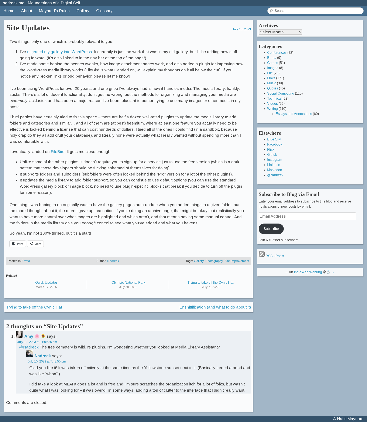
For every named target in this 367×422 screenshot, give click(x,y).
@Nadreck (29, 347)
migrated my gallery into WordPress (59, 52)
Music (271, 83)
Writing (272, 108)
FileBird (58, 151)
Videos (272, 103)
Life (270, 73)
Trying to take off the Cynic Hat (210, 282)
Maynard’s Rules (54, 10)
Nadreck (113, 261)
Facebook (274, 144)
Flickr (271, 149)
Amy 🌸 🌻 (35, 336)
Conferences (277, 52)
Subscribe (271, 229)
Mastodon (274, 170)
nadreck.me (13, 3)
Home (8, 10)
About (26, 10)
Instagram (274, 159)
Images (272, 68)
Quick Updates (46, 282)
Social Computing (280, 93)
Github (272, 154)
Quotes (272, 88)
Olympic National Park (128, 282)
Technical (274, 98)
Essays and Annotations (294, 114)
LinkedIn (273, 165)
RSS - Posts (274, 256)
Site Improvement (236, 261)
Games (272, 63)
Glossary (104, 10)
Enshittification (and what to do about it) (215, 307)
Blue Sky (274, 139)
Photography (214, 261)
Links (271, 78)
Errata (25, 261)
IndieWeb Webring (308, 272)
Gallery (82, 10)
